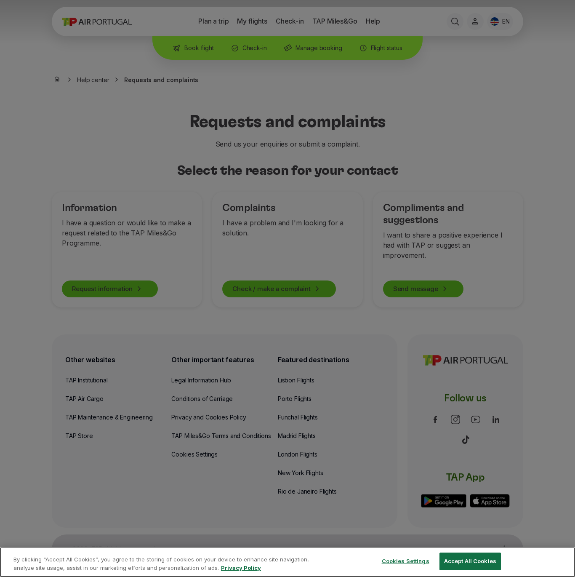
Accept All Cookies (470, 561)
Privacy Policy (241, 567)
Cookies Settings (405, 561)
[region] (287, 562)
